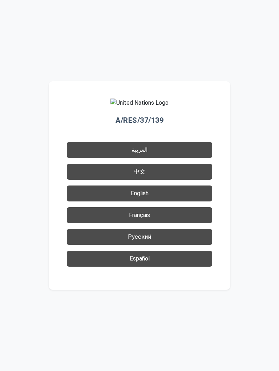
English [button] (140, 193)
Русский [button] (139, 236)
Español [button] (140, 258)
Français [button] (139, 215)
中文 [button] (139, 171)
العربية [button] (139, 149)
